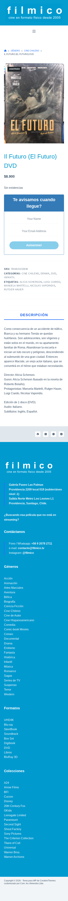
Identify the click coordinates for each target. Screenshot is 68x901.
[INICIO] (5, 50)
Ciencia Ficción (13, 606)
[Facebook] (37, 434)
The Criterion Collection (18, 838)
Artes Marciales (13, 587)
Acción (8, 578)
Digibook (9, 743)
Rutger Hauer (13, 289)
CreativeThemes (48, 880)
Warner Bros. (12, 852)
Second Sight (12, 824)
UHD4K (9, 719)
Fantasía (9, 652)
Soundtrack (11, 733)
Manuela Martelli (16, 285)
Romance (10, 671)
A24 (6, 782)
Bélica (8, 597)
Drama (45, 273)
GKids (8, 810)
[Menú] (34, 31)
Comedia (9, 624)
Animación (10, 583)
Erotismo (9, 647)
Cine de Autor (12, 615)
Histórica (9, 657)
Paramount (11, 819)
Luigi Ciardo (52, 282)
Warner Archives (14, 856)
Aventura (9, 592)
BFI (6, 792)
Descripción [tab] (34, 315)
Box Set (9, 738)
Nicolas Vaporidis (42, 285)
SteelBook (10, 729)
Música (8, 666)
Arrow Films (11, 787)
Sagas (8, 675)
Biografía (9, 601)
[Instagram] (53, 434)
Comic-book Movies (16, 629)
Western (9, 694)
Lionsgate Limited (15, 815)
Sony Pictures (12, 833)
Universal (10, 847)
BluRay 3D (11, 756)
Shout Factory (12, 829)
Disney (8, 801)
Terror (7, 689)
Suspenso (10, 685)
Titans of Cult (12, 842)
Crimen (8, 634)
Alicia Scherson (31, 282)
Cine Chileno (30, 273)
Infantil (9, 277)
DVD (53, 273)
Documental (11, 638)
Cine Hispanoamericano (19, 620)
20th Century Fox (14, 805)
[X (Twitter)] (45, 434)
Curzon (8, 796)
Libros (8, 752)
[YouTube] (61, 434)
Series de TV (12, 680)
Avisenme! (34, 245)
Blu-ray (8, 724)
